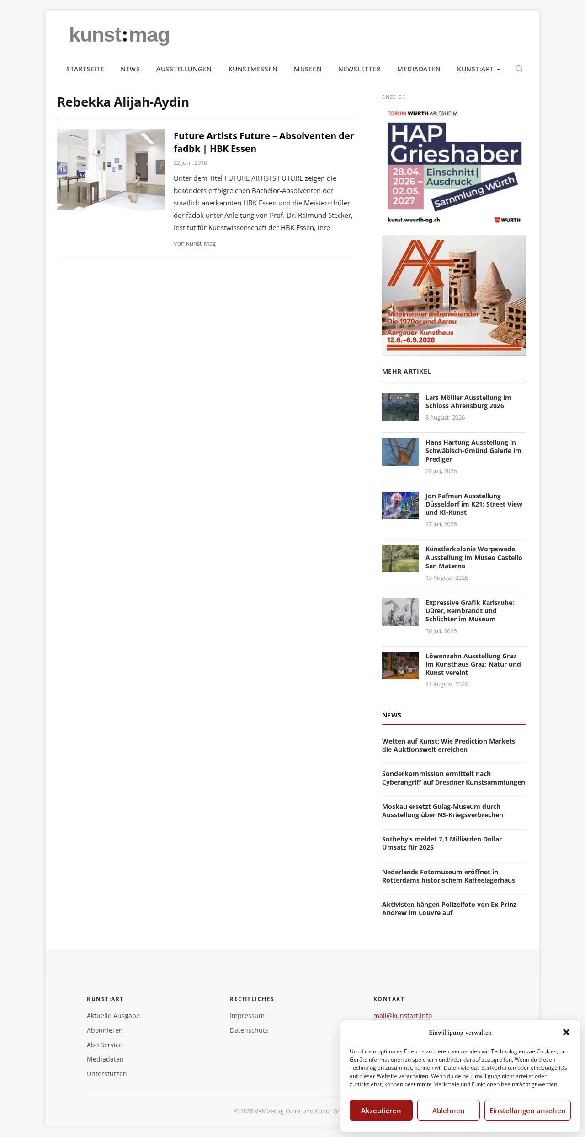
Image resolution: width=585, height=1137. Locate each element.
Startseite (85, 69)
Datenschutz (249, 1030)
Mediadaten (419, 69)
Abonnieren (105, 1030)
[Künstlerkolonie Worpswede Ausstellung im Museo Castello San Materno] (400, 567)
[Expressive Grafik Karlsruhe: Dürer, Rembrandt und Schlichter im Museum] (400, 620)
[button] (566, 1032)
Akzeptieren (381, 1110)
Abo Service (104, 1044)
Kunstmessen (253, 69)
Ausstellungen (184, 69)
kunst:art (475, 69)
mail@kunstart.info (402, 1015)
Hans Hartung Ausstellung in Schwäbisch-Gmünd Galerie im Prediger (473, 450)
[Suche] (519, 68)
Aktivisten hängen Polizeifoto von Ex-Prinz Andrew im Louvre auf (449, 908)
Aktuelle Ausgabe (113, 1015)
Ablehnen (448, 1110)
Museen (308, 69)
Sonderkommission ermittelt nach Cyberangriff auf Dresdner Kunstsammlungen (453, 777)
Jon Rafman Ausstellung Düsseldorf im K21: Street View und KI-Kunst (473, 504)
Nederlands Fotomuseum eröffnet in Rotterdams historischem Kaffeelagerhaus (448, 876)
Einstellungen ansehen (527, 1110)
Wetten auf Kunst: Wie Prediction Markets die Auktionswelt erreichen (448, 745)
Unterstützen (107, 1073)
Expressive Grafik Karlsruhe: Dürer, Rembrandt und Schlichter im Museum (469, 610)
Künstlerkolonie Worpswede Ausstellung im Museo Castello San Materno (473, 557)
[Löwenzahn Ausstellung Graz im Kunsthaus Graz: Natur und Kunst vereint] (400, 673)
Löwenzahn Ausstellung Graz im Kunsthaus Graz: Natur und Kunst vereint (473, 664)
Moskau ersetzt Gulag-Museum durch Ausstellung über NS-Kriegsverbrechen (442, 810)
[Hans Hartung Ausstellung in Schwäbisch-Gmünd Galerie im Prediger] (400, 460)
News (130, 69)
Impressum (247, 1015)
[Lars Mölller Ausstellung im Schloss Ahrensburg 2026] (400, 415)
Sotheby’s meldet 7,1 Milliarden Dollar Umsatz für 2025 (442, 843)
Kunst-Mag (201, 243)
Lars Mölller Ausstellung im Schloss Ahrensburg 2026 (468, 401)
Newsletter (359, 69)
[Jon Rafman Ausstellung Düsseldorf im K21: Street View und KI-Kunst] (400, 513)
